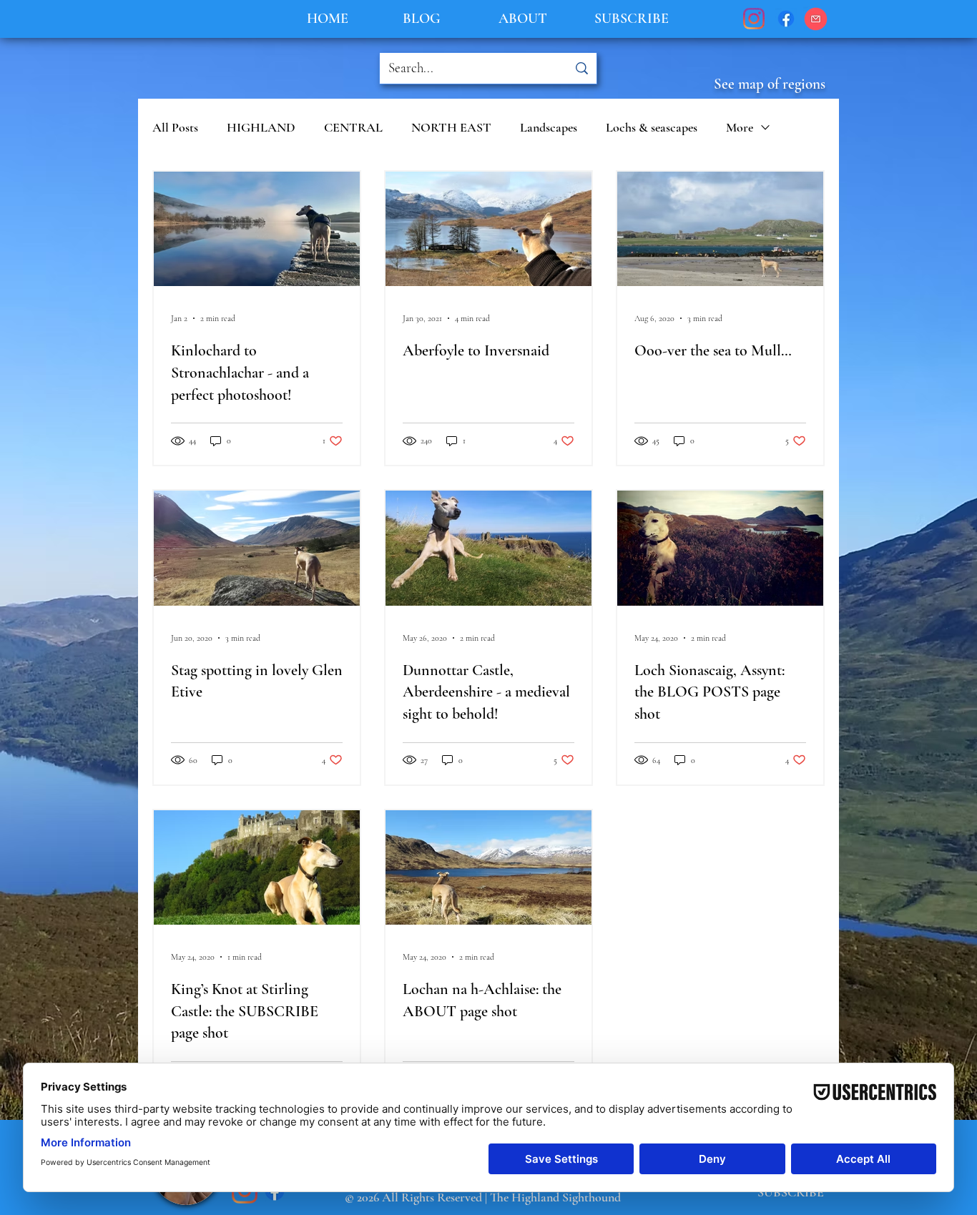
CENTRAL (353, 127)
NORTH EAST (451, 127)
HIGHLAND (261, 127)
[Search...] (581, 68)
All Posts (175, 127)
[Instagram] (754, 18)
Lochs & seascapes (651, 127)
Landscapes (548, 127)
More (739, 127)
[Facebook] (786, 18)
